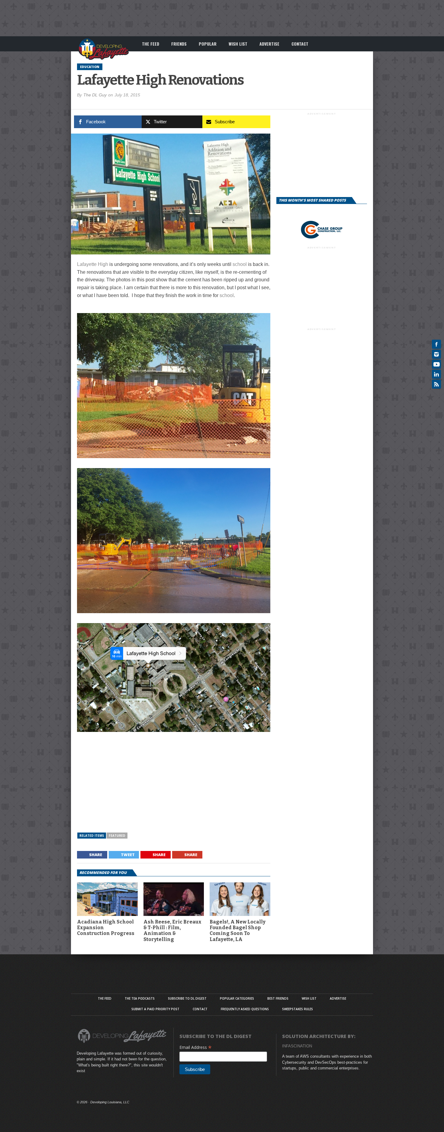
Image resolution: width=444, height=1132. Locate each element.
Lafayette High (92, 264)
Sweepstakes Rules (297, 1009)
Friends (179, 43)
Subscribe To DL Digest (187, 998)
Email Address (195, 1047)
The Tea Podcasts (140, 998)
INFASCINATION (297, 1046)
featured (117, 835)
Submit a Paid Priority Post (155, 1009)
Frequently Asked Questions (245, 1009)
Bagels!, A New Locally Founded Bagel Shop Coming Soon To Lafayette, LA (237, 930)
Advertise (269, 43)
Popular (208, 43)
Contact (299, 43)
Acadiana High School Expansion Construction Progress (105, 927)
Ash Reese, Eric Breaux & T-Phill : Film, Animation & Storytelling (172, 930)
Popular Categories (237, 998)
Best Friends (277, 998)
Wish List (238, 43)
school (240, 264)
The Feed (150, 43)
